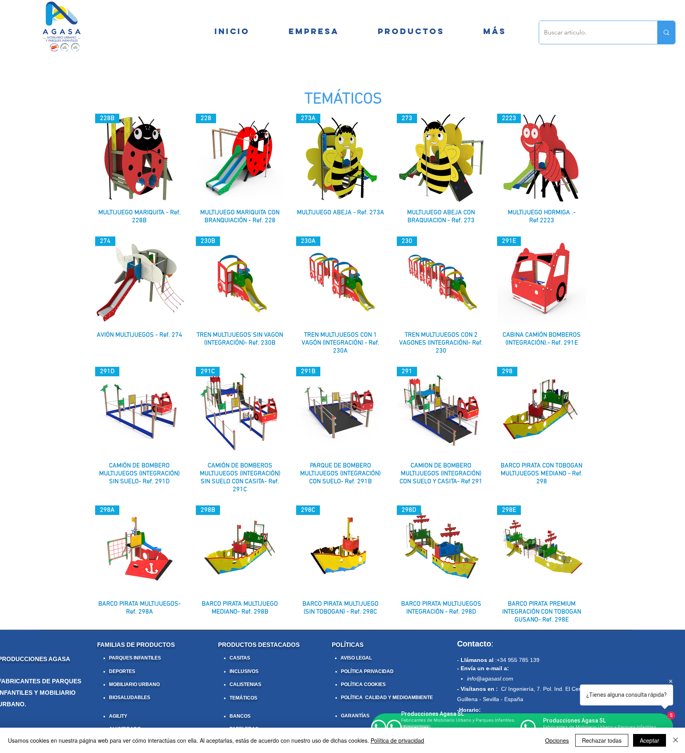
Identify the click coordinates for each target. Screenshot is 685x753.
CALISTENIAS (245, 684)
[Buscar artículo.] (666, 32)
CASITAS (240, 658)
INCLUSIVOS (244, 671)
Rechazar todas (602, 740)
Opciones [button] (557, 740)
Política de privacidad (397, 740)
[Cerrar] (675, 740)
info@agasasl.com (490, 678)
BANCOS (240, 716)
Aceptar (649, 740)
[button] (494, 31)
